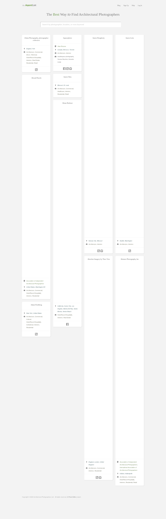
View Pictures (61, 46)
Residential (29, 63)
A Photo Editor (71, 497)
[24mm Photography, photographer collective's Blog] (36, 69)
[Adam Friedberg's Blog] (36, 334)
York (33, 49)
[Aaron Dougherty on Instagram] (101, 251)
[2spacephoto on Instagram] (70, 68)
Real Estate (36, 60)
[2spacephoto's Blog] (67, 68)
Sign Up (126, 5)
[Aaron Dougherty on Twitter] (95, 251)
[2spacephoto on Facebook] (64, 68)
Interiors (29, 60)
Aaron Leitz (130, 38)
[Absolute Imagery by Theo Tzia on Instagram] (100, 477)
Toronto (72, 50)
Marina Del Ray (68, 309)
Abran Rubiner (67, 103)
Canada (59, 50)
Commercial (38, 52)
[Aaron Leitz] (130, 235)
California (60, 306)
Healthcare (60, 91)
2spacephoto (67, 38)
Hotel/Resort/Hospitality (33, 57)
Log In (140, 5)
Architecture (30, 52)
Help (133, 5)
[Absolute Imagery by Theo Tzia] (98, 456)
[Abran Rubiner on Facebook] (67, 324)
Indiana (122, 473)
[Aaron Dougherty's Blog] (98, 251)
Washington (128, 241)
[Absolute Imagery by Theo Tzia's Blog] (97, 477)
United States (30, 287)
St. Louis (66, 85)
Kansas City (92, 241)
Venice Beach (67, 311)
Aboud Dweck (36, 78)
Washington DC (40, 287)
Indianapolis (128, 473)
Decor (28, 55)
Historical (34, 55)
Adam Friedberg (36, 305)
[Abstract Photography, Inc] (130, 456)
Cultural (28, 319)
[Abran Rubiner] (67, 300)
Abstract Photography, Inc (130, 259)
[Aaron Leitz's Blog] (129, 251)
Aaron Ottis (67, 77)
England (28, 49)
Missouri (99, 241)
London (96, 462)
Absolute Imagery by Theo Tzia (99, 259)
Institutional (29, 325)
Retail (35, 63)
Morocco (66, 50)
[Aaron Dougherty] (98, 235)
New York (29, 313)
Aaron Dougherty (98, 38)
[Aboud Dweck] (36, 275)
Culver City (67, 306)
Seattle (122, 241)
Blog (118, 5)
